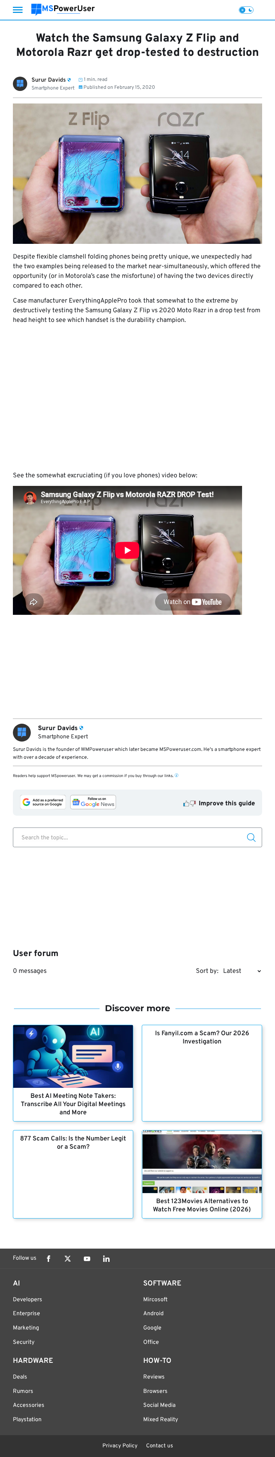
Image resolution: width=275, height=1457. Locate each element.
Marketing (26, 1328)
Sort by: (207, 971)
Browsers (155, 1391)
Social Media (159, 1405)
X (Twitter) (67, 1258)
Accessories (28, 1405)
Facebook (48, 1258)
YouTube (87, 1258)
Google (152, 1328)
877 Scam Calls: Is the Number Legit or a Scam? (73, 1143)
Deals (20, 1377)
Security (23, 1342)
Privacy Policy (120, 1446)
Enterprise (26, 1313)
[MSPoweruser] (63, 10)
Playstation (27, 1419)
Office (151, 1342)
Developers (27, 1299)
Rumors (23, 1391)
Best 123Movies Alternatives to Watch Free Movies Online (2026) (202, 1205)
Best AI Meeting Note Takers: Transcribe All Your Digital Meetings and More (73, 1104)
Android (153, 1313)
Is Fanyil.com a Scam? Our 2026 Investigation (202, 1037)
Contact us (159, 1446)
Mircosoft (155, 1299)
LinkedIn (106, 1258)
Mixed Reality (160, 1419)
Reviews (154, 1377)
